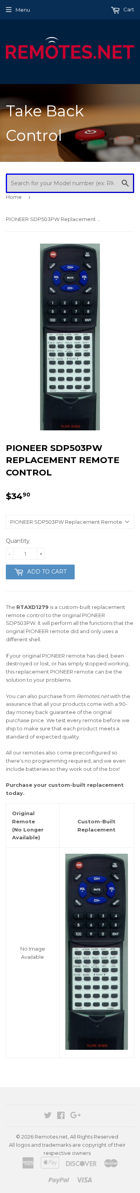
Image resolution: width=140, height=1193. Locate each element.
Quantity (18, 540)
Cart (128, 9)
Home (14, 197)
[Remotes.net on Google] (75, 1116)
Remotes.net (51, 1136)
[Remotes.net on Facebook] (61, 1116)
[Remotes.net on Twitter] (48, 1116)
